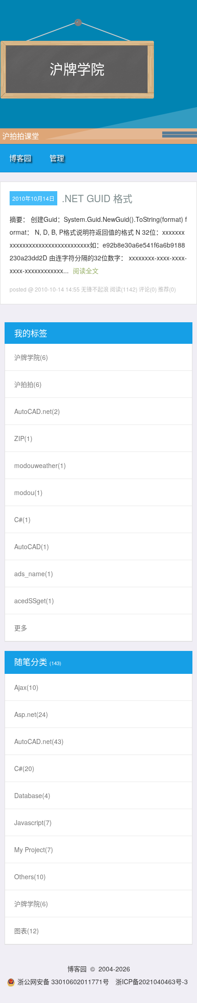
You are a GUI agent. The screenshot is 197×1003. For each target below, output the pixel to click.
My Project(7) (33, 849)
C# (22, 519)
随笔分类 (30, 661)
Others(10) (30, 876)
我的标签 (30, 333)
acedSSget (34, 600)
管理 (56, 158)
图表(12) (26, 930)
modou (28, 492)
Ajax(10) (26, 687)
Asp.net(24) (31, 714)
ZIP (23, 438)
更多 (20, 627)
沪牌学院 (76, 68)
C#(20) (24, 768)
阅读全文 (85, 270)
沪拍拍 (28, 384)
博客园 (20, 158)
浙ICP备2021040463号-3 (151, 981)
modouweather (40, 465)
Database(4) (32, 795)
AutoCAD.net (37, 411)
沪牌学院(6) (31, 903)
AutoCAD (31, 546)
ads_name (33, 573)
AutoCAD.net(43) (39, 741)
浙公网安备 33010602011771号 (63, 981)
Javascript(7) (33, 822)
